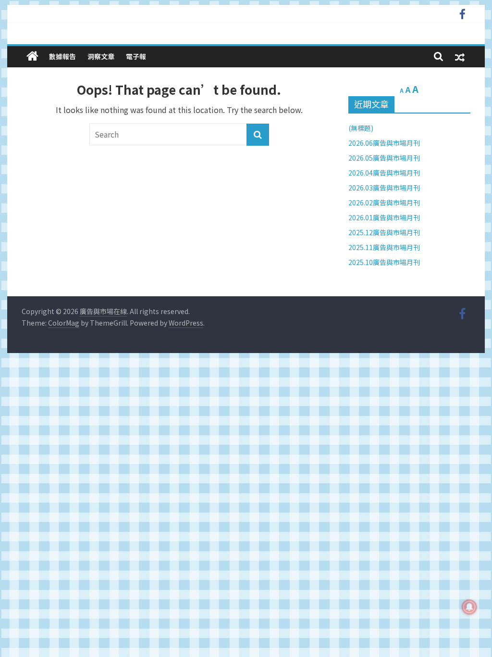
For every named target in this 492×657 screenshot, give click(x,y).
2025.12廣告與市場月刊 (384, 232)
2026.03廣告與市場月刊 (384, 187)
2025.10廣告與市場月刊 (384, 262)
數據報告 (62, 56)
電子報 (136, 56)
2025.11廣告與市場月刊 (384, 247)
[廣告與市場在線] (32, 56)
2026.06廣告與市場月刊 (384, 143)
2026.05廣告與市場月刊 (384, 158)
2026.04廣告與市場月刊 (384, 172)
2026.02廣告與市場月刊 (384, 202)
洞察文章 (100, 56)
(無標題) (360, 128)
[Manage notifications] (469, 607)
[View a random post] (459, 56)
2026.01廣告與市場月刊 (384, 217)
